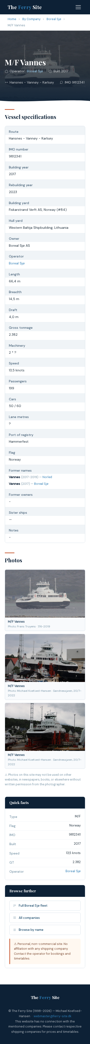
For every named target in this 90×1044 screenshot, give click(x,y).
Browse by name (31, 930)
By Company (31, 19)
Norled (47, 477)
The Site (25, 7)
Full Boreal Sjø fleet (33, 906)
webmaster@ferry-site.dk (52, 1016)
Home (12, 19)
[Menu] (78, 7)
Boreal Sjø (54, 19)
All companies (29, 918)
